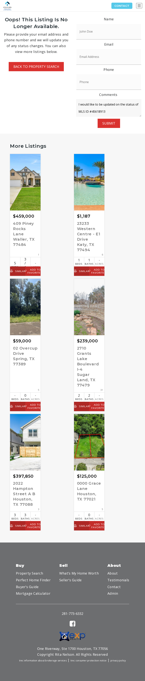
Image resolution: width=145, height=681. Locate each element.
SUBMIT (108, 123)
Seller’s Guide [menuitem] (70, 580)
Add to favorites (34, 271)
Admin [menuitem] (112, 593)
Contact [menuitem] (114, 587)
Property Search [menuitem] (29, 573)
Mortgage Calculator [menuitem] (33, 593)
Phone (108, 69)
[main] (72, 279)
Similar (19, 271)
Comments (108, 94)
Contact (121, 6)
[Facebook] (72, 623)
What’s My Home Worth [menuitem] (79, 573)
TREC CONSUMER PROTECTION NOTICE (89, 660)
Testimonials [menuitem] (118, 580)
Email (108, 44)
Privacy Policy (118, 660)
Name (109, 19)
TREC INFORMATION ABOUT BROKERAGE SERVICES (43, 660)
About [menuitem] (112, 573)
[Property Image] (25, 182)
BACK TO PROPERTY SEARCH (36, 66)
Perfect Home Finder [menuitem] (33, 580)
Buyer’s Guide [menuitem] (27, 587)
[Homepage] (7, 6)
